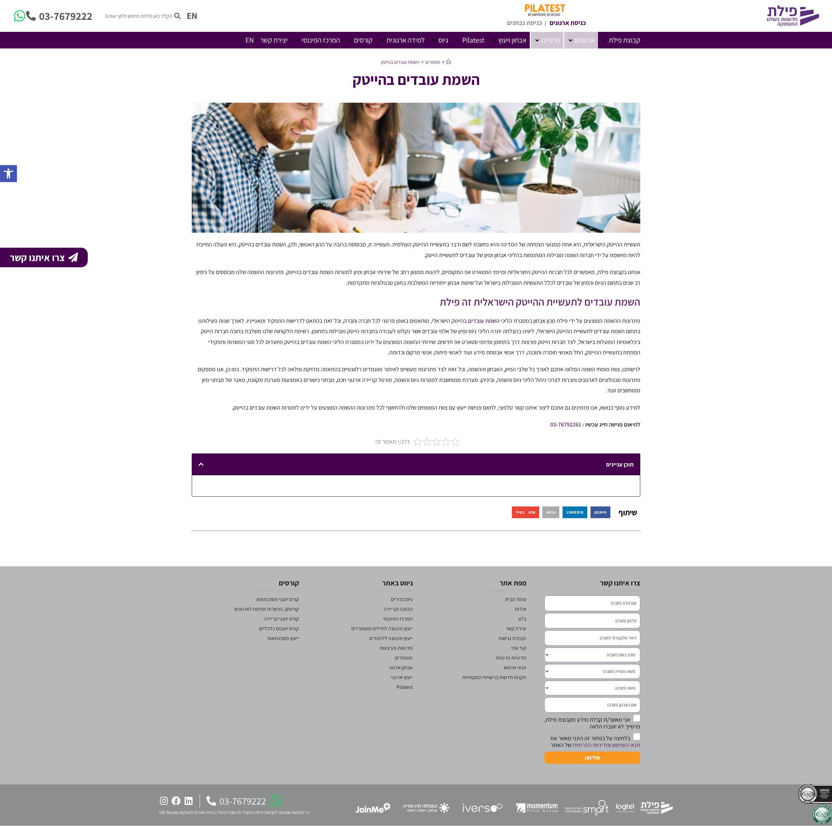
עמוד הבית (515, 599)
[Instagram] (163, 801)
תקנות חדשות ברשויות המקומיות (494, 677)
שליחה (592, 757)
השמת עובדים (484, 320)
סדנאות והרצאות (396, 648)
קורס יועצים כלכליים (279, 628)
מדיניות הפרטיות (591, 745)
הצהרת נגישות (512, 638)
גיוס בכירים (402, 599)
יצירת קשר (516, 628)
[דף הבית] (448, 62)
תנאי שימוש (515, 667)
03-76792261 (565, 424)
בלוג (522, 618)
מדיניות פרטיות (511, 657)
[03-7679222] (31, 16)
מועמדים (404, 657)
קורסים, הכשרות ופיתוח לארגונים (266, 609)
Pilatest (404, 687)
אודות (520, 609)
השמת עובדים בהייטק (400, 62)
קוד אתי (518, 648)
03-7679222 (65, 16)
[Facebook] (176, 801)
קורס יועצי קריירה (281, 618)
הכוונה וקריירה (398, 609)
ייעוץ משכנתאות (283, 638)
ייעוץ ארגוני (402, 677)
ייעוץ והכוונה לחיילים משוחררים (382, 628)
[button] (621, 40)
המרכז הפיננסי (398, 618)
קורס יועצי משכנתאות (277, 599)
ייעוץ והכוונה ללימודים (391, 638)
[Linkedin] (188, 801)
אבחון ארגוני (401, 667)
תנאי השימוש (626, 745)
